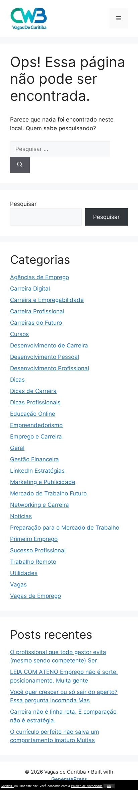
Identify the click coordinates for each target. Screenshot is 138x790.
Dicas (17, 379)
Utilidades (24, 573)
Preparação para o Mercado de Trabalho (64, 527)
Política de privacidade (86, 786)
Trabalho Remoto (33, 561)
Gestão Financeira (34, 459)
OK (109, 786)
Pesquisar (23, 204)
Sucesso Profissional (38, 550)
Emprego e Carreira (36, 436)
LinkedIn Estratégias (37, 470)
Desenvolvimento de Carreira (49, 345)
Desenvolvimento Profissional (49, 368)
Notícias (21, 516)
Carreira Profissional (37, 311)
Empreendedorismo (36, 425)
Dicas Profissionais (35, 402)
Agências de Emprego (39, 277)
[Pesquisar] (20, 165)
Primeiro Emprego (34, 539)
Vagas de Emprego (35, 595)
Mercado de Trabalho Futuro (48, 493)
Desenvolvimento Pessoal (44, 356)
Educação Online (32, 413)
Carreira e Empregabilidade (47, 300)
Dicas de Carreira (33, 391)
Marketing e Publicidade (42, 482)
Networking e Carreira (39, 504)
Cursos (19, 334)
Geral (17, 448)
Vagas (18, 584)
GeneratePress (69, 779)
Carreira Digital (30, 288)
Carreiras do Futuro (36, 322)
